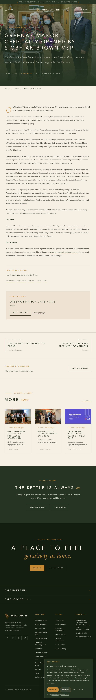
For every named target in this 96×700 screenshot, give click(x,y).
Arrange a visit (80, 368)
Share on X (31, 280)
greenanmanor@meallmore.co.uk (63, 252)
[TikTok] (25, 638)
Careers (38, 669)
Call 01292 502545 (39, 312)
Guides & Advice (41, 638)
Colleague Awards (41, 677)
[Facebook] (7, 638)
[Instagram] (13, 638)
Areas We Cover (40, 624)
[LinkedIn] (19, 638)
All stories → (86, 401)
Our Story (38, 649)
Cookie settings (60, 649)
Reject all (65, 689)
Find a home (60, 507)
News (16, 89)
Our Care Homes (41, 620)
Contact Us (59, 620)
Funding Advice (60, 624)
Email (45, 280)
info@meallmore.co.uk (83, 636)
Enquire (84, 9)
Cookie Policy (60, 645)
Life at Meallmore (41, 653)
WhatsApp (39, 280)
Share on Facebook (10, 280)
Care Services (40, 628)
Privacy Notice (60, 634)
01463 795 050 (56, 568)
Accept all (52, 689)
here (25, 204)
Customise (78, 689)
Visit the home (20, 312)
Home (7, 89)
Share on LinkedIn (21, 280)
